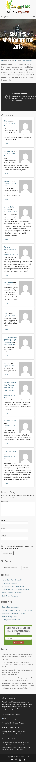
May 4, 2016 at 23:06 (10, 285)
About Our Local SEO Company (12, 593)
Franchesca (8, 283)
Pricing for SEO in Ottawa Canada (13, 586)
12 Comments (27, 61)
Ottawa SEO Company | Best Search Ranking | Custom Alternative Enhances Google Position (18, 5)
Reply (6, 143)
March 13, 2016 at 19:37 (11, 254)
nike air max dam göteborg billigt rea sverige (10, 339)
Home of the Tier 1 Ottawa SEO (12, 580)
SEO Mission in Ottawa (9, 583)
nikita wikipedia (10, 451)
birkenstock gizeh (11, 421)
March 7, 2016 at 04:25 (10, 212)
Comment (5, 501)
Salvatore (7, 181)
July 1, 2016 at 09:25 (9, 316)
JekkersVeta (8, 151)
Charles (7, 121)
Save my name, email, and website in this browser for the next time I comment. (17, 547)
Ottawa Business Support (10, 607)
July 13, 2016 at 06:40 (10, 366)
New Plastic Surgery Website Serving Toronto (17, 610)
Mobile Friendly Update (9, 617)
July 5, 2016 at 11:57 (9, 344)
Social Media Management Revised (13, 613)
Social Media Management (10, 596)
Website (4, 536)
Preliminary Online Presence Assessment (15, 590)
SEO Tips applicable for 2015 (11, 620)
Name (3, 520)
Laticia (6, 363)
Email (3, 528)
